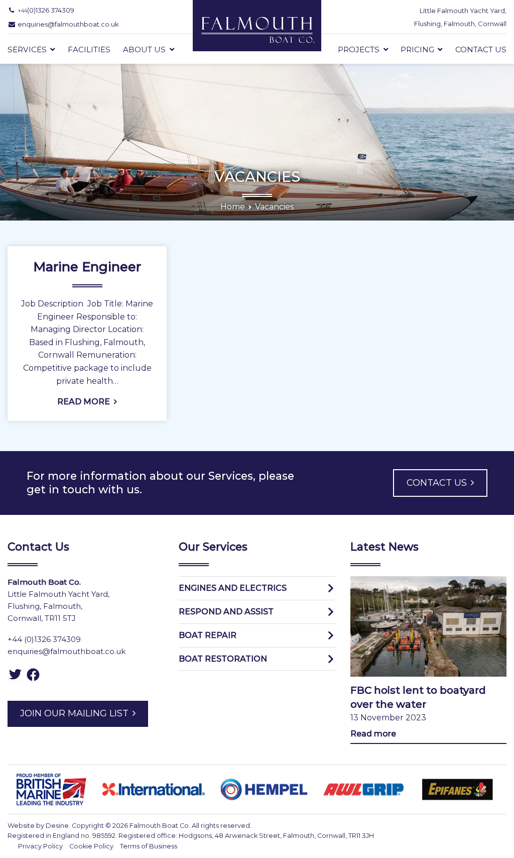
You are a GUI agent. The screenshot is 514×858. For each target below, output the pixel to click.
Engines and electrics (233, 588)
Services (27, 49)
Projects (358, 49)
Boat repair (207, 635)
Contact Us (480, 49)
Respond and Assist (226, 611)
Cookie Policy (91, 846)
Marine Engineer (87, 267)
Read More (83, 401)
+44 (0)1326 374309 (44, 639)
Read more (373, 733)
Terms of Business (148, 846)
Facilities (89, 49)
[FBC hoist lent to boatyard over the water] (428, 626)
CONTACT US (437, 482)
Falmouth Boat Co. (160, 825)
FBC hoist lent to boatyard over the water (418, 697)
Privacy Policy (40, 846)
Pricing (417, 49)
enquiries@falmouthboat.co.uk (66, 651)
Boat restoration (223, 659)
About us (144, 49)
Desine (57, 825)
